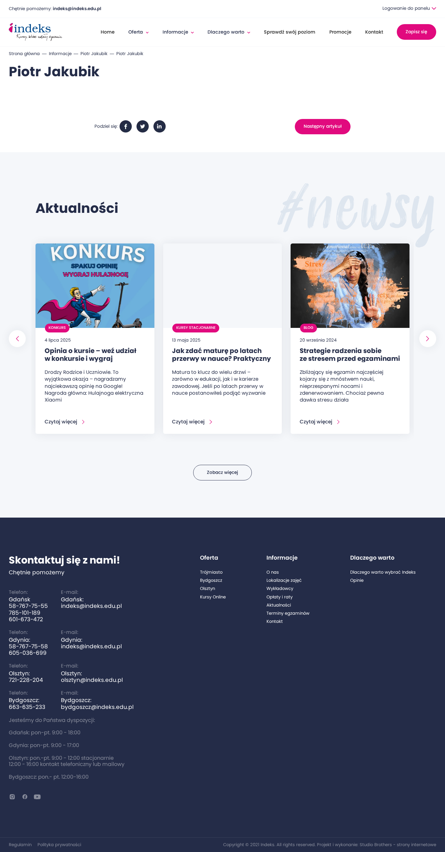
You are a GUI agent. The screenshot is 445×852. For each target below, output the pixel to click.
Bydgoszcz (211, 580)
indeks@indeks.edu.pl (77, 9)
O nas (272, 572)
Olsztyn (207, 588)
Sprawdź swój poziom (289, 32)
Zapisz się (416, 32)
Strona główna (24, 53)
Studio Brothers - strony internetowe (398, 845)
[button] (409, 9)
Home (108, 32)
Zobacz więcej (222, 472)
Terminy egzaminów (287, 613)
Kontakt (374, 32)
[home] (35, 31)
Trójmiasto (211, 572)
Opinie (357, 580)
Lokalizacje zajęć (284, 580)
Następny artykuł (323, 126)
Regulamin (20, 845)
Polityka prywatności (59, 845)
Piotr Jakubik (94, 53)
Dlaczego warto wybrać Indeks (383, 572)
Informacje (60, 53)
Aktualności (278, 605)
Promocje (340, 32)
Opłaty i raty (279, 597)
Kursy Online (213, 597)
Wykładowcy (279, 588)
